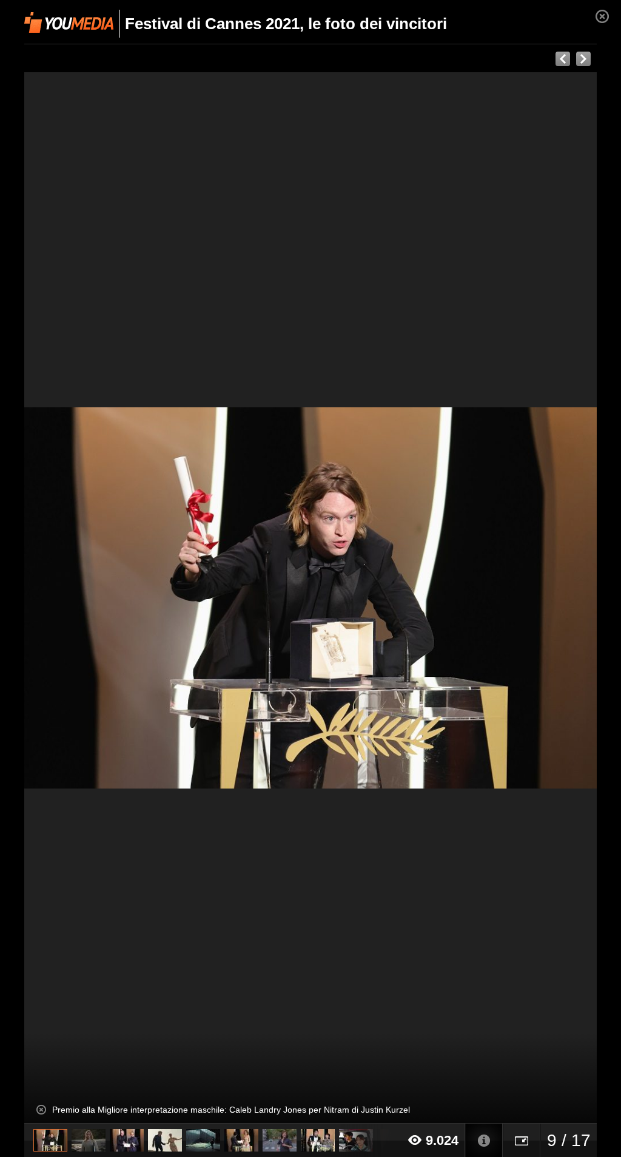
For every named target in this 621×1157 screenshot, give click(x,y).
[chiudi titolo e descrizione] (41, 1110)
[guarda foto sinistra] (81, 598)
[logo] (68, 22)
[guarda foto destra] (368, 598)
